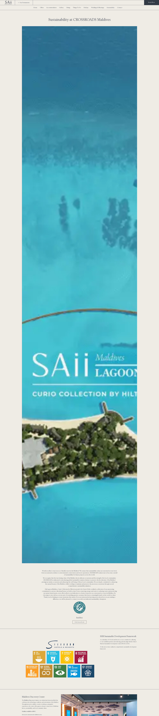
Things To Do (77, 7)
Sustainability (110, 7)
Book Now (151, 2)
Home (35, 7)
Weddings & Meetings (97, 7)
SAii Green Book (79, 622)
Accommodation (51, 7)
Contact (119, 7)
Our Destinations (24, 2)
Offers (42, 7)
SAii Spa (86, 7)
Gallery (61, 7)
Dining (68, 7)
